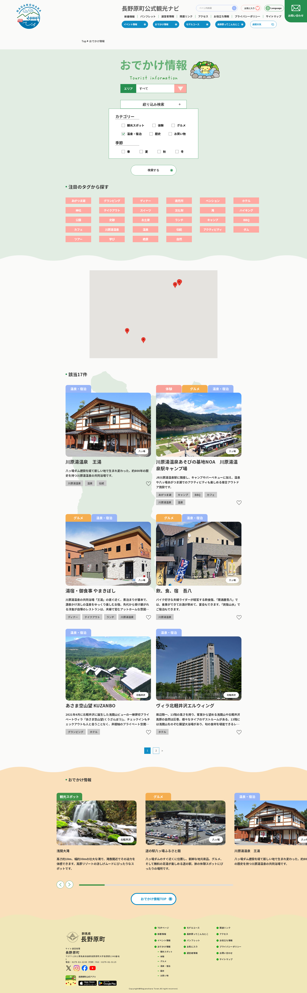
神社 (78, 210)
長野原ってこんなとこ (228, 24)
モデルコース (192, 24)
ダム (246, 229)
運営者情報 (167, 16)
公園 (78, 220)
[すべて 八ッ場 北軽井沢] (161, 88)
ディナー (145, 201)
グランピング (112, 201)
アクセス (203, 16)
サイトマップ (273, 16)
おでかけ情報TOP (153, 899)
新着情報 (129, 16)
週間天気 (256, 24)
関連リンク (186, 16)
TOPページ (163, 927)
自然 (179, 239)
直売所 (179, 201)
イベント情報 (130, 24)
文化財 (179, 210)
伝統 (179, 229)
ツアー (78, 239)
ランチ (179, 220)
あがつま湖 (78, 201)
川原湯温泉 (112, 229)
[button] (175, 285)
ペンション (213, 201)
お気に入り (192, 946)
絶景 (145, 239)
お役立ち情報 (221, 16)
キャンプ (212, 220)
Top (84, 41)
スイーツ (145, 210)
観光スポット (166, 951)
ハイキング (246, 210)
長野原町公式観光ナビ (150, 8)
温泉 (145, 229)
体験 (162, 956)
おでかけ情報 (161, 24)
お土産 (145, 220)
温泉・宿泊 (165, 966)
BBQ (246, 220)
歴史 (162, 970)
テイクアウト (112, 210)
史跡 (112, 220)
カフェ (78, 229)
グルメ (163, 961)
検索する (153, 170)
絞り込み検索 (153, 104)
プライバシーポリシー (247, 16)
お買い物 (164, 975)
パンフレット (148, 16)
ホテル (246, 201)
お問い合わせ (226, 953)
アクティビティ (212, 229)
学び (112, 239)
